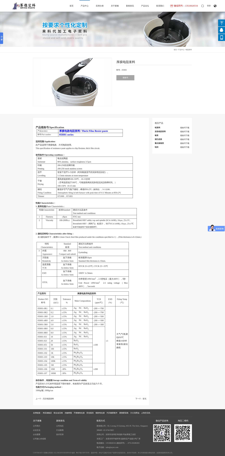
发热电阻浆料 (160, 131)
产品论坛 (145, 6)
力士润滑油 (134, 413)
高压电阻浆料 (48, 399)
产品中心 (85, 6)
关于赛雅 (115, 6)
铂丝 (156, 147)
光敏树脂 (68, 413)
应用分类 (100, 6)
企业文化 (36, 430)
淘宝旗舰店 (47, 413)
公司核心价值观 (39, 439)
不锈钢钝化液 (79, 413)
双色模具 (90, 413)
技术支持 (60, 434)
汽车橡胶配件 (112, 413)
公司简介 (36, 426)
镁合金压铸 (58, 413)
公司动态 (60, 426)
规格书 (125, 78)
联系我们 (160, 6)
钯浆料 (157, 128)
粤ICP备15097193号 (82, 453)
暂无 (144, 399)
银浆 (156, 135)
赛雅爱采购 (123, 413)
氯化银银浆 (159, 143)
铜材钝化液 (100, 413)
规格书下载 (184, 128)
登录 (209, 6)
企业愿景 (36, 434)
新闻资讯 (130, 6)
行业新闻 (60, 430)
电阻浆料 (189, 50)
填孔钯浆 (158, 139)
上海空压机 (145, 413)
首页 (71, 6)
